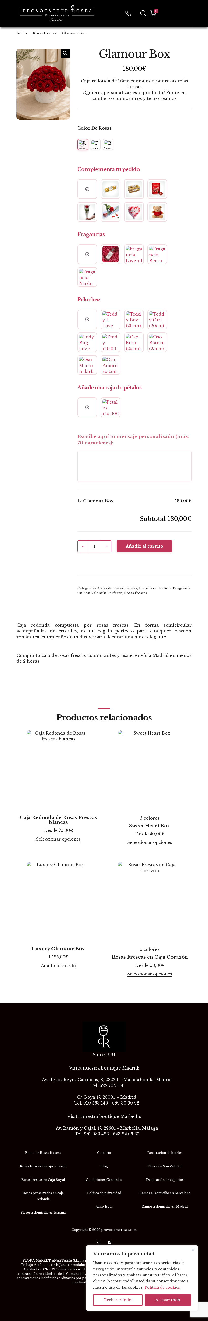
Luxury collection (155, 588)
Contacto (104, 1153)
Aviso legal (104, 1206)
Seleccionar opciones (58, 839)
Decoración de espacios (165, 1180)
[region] (142, 1278)
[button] (65, 53)
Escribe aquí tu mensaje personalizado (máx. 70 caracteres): (133, 439)
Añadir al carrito (144, 546)
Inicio (21, 33)
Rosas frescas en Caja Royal (43, 1180)
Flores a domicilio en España (43, 1212)
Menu (189, 13)
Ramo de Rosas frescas (43, 1153)
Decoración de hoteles (164, 1153)
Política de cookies (162, 1287)
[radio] (82, 144)
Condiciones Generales (104, 1180)
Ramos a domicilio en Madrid (165, 1206)
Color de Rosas (94, 128)
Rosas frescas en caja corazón (43, 1166)
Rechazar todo (117, 1300)
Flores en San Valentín (165, 1166)
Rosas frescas (44, 33)
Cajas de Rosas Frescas (117, 588)
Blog (104, 1166)
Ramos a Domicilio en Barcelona (164, 1193)
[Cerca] (192, 1250)
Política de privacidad (104, 1193)
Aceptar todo (167, 1300)
